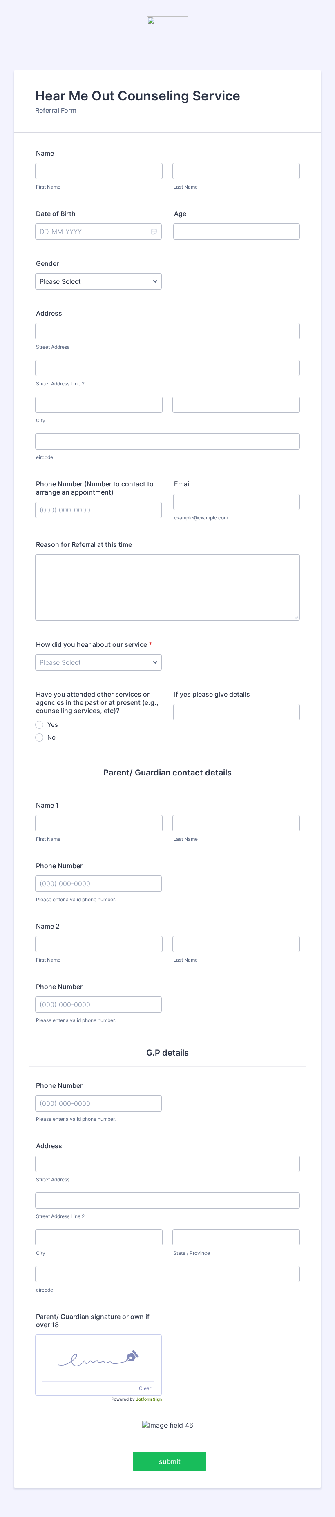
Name (45, 153)
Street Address (52, 347)
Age (180, 213)
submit (170, 1461)
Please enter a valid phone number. (76, 899)
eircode (44, 457)
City (40, 420)
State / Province (191, 1253)
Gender (47, 263)
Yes (52, 724)
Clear (145, 1388)
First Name (48, 187)
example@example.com (201, 518)
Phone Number (59, 866)
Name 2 (48, 926)
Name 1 (47, 805)
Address (49, 313)
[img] (98, 1358)
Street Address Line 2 (60, 384)
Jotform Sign (149, 1399)
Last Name (185, 187)
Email (182, 484)
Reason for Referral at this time (84, 544)
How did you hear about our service (94, 644)
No (51, 737)
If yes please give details (212, 694)
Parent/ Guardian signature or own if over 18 (93, 1320)
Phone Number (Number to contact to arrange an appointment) (95, 488)
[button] (153, 231)
